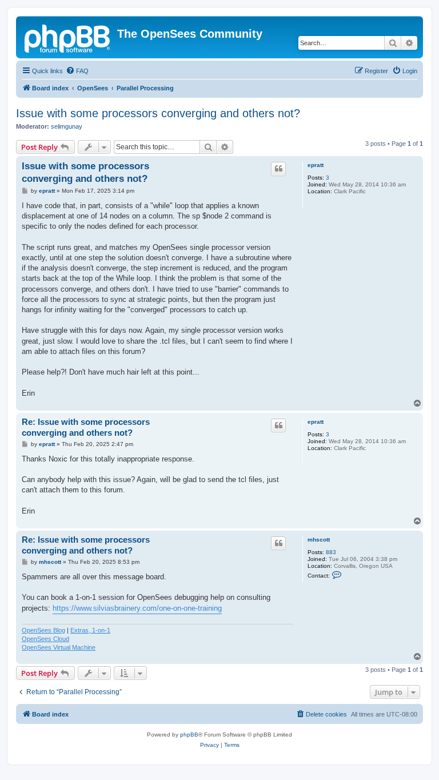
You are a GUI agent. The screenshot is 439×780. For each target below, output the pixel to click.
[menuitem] (77, 71)
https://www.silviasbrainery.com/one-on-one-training (137, 608)
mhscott (319, 539)
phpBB (189, 734)
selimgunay (66, 126)
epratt (316, 165)
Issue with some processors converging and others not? (158, 113)
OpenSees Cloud (45, 638)
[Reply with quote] (278, 169)
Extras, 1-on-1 (90, 630)
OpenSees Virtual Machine (58, 647)
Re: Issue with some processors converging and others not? (86, 427)
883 (331, 552)
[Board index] (68, 37)
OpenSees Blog (43, 630)
